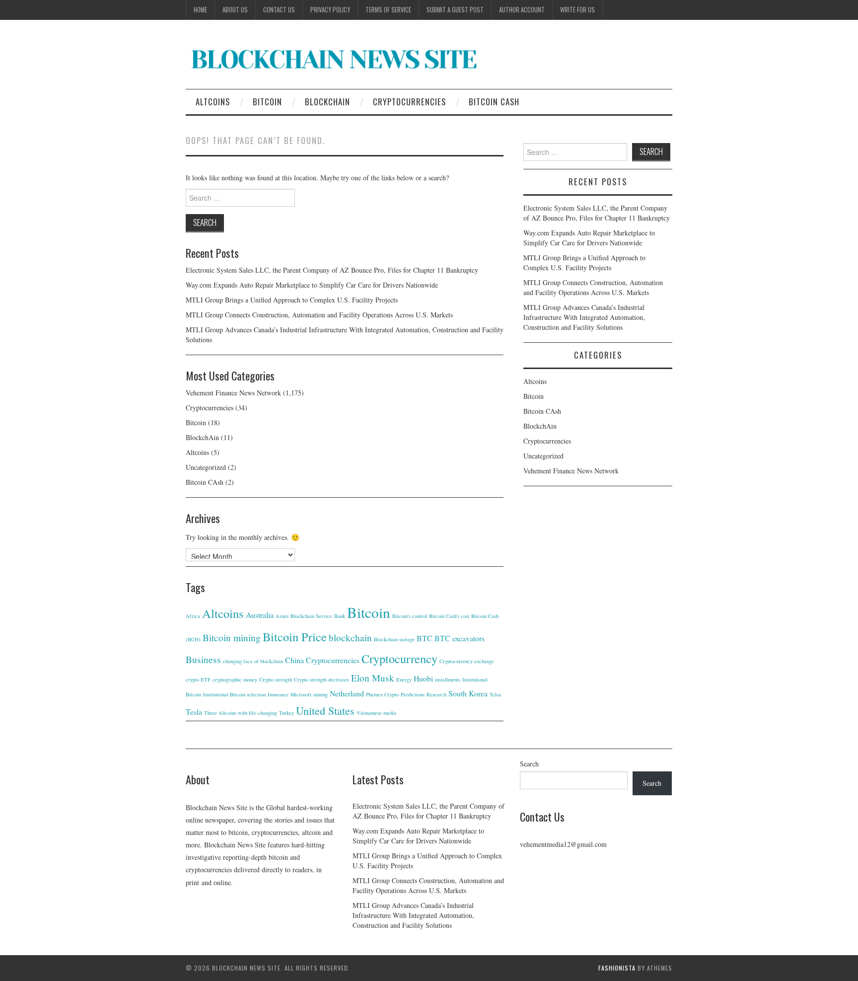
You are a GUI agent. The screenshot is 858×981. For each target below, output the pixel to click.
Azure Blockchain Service (304, 615)
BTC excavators (459, 638)
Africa (193, 615)
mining (320, 694)
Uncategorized (206, 467)
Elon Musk (372, 678)
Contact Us (279, 9)
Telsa (495, 694)
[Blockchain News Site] (335, 58)
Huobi (423, 678)
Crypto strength (275, 679)
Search (529, 763)
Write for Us (577, 9)
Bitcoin (267, 101)
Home (200, 9)
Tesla (194, 711)
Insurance (278, 694)
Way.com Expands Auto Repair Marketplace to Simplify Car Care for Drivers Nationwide (312, 285)
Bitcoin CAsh (494, 101)
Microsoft (300, 694)
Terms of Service (388, 9)
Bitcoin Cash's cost (449, 615)
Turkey (286, 712)
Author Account (522, 9)
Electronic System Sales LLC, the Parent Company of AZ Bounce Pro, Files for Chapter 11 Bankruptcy (332, 270)
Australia (260, 614)
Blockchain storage (394, 639)
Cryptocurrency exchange (466, 661)
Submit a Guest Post (455, 9)
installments (447, 679)
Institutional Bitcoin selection (234, 694)
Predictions (413, 694)
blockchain (350, 637)
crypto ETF (198, 679)
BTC (424, 638)
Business (203, 659)
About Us (235, 9)
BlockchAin (327, 101)
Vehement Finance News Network (233, 392)
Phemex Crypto (382, 694)
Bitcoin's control (409, 615)
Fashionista (617, 968)
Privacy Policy (330, 9)
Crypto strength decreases (321, 679)
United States (325, 710)
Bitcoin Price (295, 636)
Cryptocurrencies (409, 101)
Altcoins (213, 101)
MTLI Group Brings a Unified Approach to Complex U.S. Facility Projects (292, 299)
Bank (339, 615)
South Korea (468, 693)
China (294, 660)
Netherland (347, 693)
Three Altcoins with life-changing (240, 712)
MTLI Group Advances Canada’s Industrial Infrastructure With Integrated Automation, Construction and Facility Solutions (584, 317)
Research (436, 694)
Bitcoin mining (232, 637)
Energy (404, 679)
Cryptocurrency (399, 658)
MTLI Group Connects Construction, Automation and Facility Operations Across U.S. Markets (319, 314)
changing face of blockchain (253, 661)
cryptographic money (235, 679)
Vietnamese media (376, 712)
